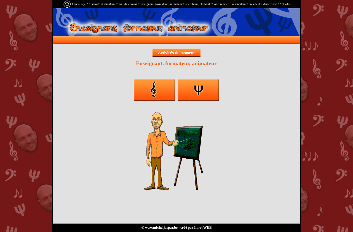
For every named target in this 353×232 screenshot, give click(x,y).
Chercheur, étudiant (197, 4)
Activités (284, 4)
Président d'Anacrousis (262, 4)
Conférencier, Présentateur (229, 4)
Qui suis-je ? (80, 4)
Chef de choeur (127, 4)
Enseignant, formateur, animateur (161, 4)
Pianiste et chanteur (102, 4)
